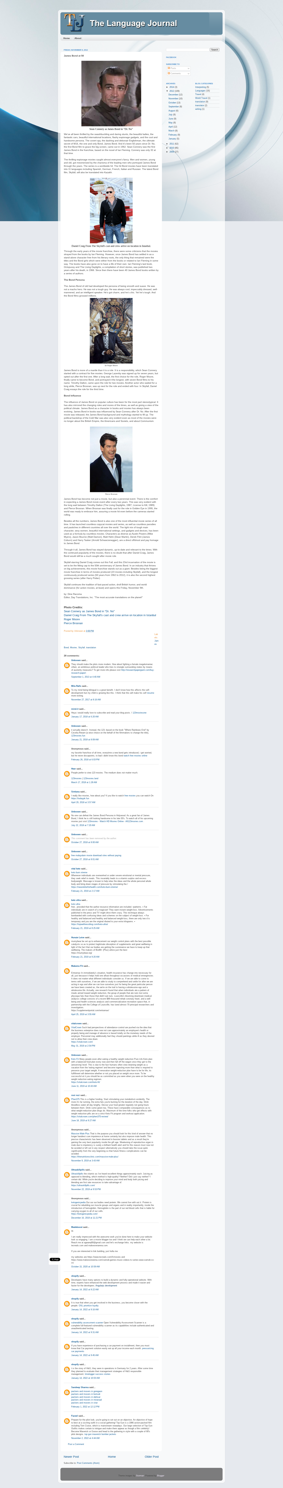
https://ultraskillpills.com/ (83, 1185)
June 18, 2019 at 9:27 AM (83, 1120)
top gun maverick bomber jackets (100, 1434)
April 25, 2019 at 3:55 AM (83, 1014)
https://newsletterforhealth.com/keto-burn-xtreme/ (94, 887)
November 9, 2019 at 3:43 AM (85, 1161)
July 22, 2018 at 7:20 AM (83, 825)
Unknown (76, 660)
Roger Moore (72, 619)
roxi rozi (75, 1095)
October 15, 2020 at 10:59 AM (85, 1267)
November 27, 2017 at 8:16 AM (86, 700)
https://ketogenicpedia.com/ (84, 1214)
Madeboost (76, 1227)
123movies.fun (78, 736)
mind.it (74, 709)
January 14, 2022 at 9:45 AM (85, 1355)
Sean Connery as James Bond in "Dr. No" (89, 611)
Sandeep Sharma (80, 1387)
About (78, 38)
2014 (172, 87)
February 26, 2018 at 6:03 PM (85, 759)
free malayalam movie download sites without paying (96, 855)
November (174, 98)
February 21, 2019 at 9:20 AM (85, 957)
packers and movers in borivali (85, 1394)
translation (91, 647)
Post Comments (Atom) (88, 1463)
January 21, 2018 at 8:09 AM (85, 740)
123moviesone (139, 713)
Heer (73, 769)
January (173, 139)
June (171, 119)
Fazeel (74, 1416)
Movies (73, 647)
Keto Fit (75, 1059)
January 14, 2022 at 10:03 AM (85, 1378)
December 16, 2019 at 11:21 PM (86, 1218)
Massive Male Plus (80, 1134)
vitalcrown (76, 1023)
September (174, 107)
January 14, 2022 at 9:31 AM (85, 1332)
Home (66, 38)
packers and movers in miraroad (86, 1400)
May (171, 123)
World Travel (201, 98)
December (174, 95)
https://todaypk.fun (80, 798)
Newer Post (71, 1456)
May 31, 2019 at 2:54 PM (83, 1046)
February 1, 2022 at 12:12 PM (85, 1407)
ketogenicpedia (78, 1202)
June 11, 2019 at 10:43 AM (84, 1086)
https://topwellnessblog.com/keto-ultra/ (89, 924)
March (172, 131)
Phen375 (75, 1099)
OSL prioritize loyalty (89, 1306)
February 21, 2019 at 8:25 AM (85, 928)
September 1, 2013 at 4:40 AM (85, 677)
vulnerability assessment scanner (87, 1323)
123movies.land (90, 778)
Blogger (160, 1476)
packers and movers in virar (84, 1403)
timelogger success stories (97, 1374)
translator (199, 105)
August (172, 111)
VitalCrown (76, 1027)
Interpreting (200, 87)
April (171, 127)
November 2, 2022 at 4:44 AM (85, 1438)
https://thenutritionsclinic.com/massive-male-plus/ (94, 1157)
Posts (173, 68)
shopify (75, 1276)
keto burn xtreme (79, 872)
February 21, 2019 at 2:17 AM (85, 891)
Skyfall (81, 647)
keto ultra (76, 900)
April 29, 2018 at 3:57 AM (83, 802)
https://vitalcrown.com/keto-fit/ (85, 1082)
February (173, 135)
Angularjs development (106, 1286)
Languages (200, 91)
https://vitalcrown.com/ (82, 1042)
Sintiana (75, 792)
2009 (172, 152)
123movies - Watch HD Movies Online (105, 821)
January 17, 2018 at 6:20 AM (85, 717)
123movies (76, 778)
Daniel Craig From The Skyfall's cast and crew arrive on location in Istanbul (110, 615)
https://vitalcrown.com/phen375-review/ (89, 1116)
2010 (172, 148)
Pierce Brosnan (73, 623)
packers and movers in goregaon (86, 1391)
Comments (175, 73)
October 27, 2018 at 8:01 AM (85, 859)
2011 (172, 144)
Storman (140, 1476)
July (171, 115)
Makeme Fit (77, 966)
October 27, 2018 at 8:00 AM (85, 842)
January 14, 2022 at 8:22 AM (85, 1289)
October (173, 103)
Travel (198, 94)
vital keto (75, 869)
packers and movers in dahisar (85, 1397)
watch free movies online (135, 756)
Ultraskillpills (78, 1170)
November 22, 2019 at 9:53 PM (86, 1189)
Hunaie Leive (77, 937)
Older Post (152, 1456)
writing (198, 109)
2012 (172, 91)
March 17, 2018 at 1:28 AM (84, 782)
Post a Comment (76, 1444)
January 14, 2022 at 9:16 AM (85, 1309)
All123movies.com (134, 821)
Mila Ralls (76, 686)
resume (150, 693)
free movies (130, 796)
